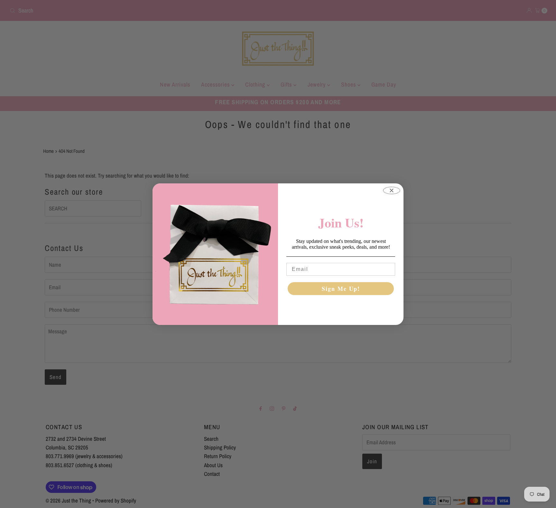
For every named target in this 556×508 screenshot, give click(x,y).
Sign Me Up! (341, 288)
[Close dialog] (391, 190)
